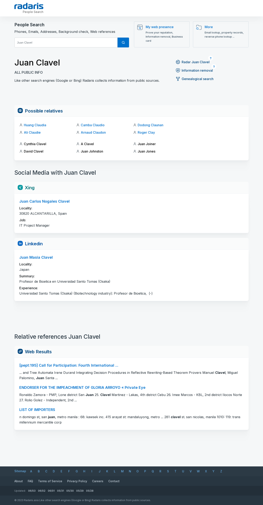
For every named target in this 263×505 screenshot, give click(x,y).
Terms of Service (50, 481)
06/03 (32, 490)
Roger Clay (146, 132)
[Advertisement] (131, 96)
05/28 (89, 490)
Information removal (197, 70)
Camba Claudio (93, 125)
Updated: (20, 490)
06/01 (51, 490)
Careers (97, 481)
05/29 (80, 490)
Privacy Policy (77, 481)
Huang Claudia (35, 125)
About (18, 481)
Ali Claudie (32, 132)
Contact (114, 481)
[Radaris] (28, 6)
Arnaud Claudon (93, 132)
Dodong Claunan (150, 125)
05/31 (60, 490)
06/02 (41, 490)
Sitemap (20, 471)
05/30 (70, 490)
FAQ (30, 481)
